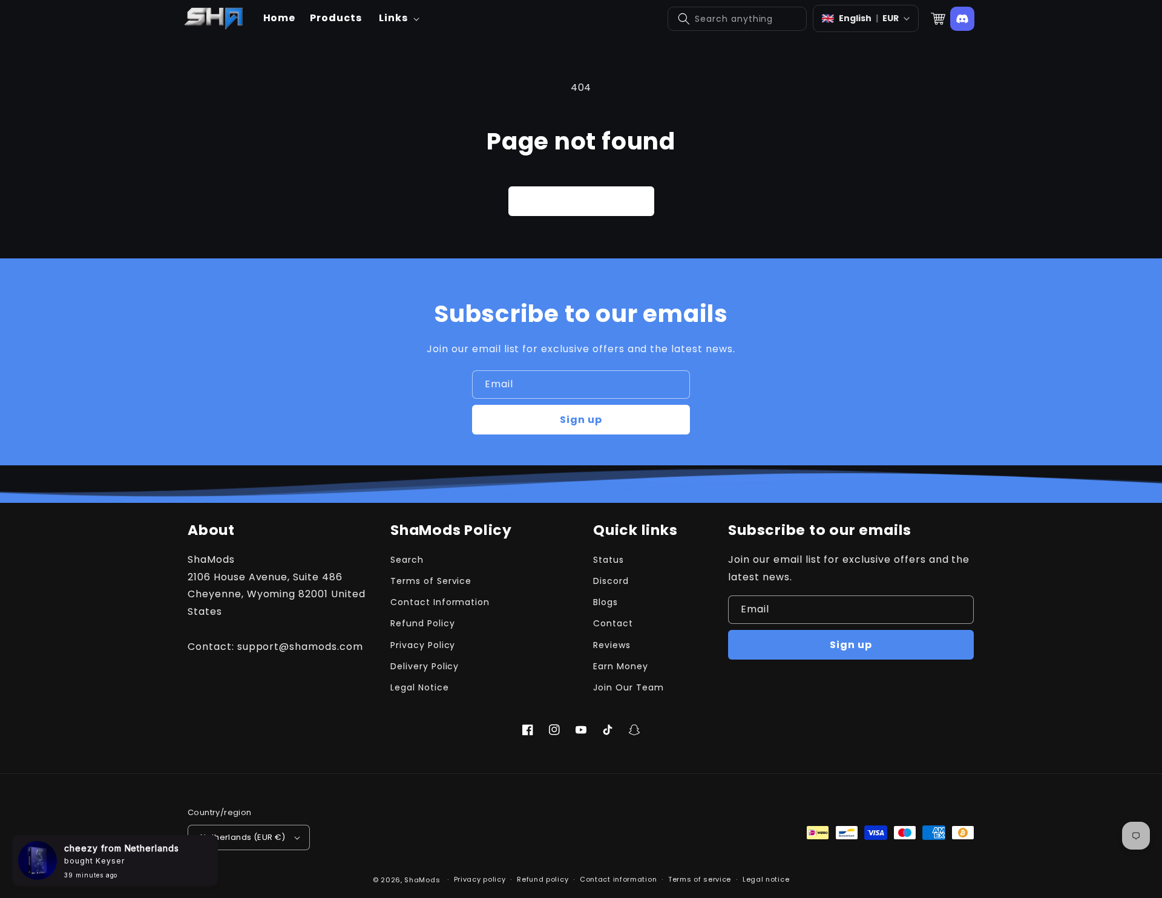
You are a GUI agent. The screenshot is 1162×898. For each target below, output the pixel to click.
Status (608, 560)
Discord (611, 581)
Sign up (581, 420)
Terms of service (699, 879)
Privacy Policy (422, 645)
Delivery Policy (424, 666)
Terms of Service (430, 581)
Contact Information (440, 602)
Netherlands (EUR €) (243, 837)
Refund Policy (422, 623)
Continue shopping (581, 201)
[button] (398, 18)
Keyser (110, 860)
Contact (613, 623)
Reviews (612, 645)
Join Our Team (628, 687)
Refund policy (542, 879)
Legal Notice (419, 687)
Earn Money (620, 666)
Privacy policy (480, 879)
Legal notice (766, 879)
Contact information (618, 879)
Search (407, 560)
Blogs (605, 602)
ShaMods (422, 880)
